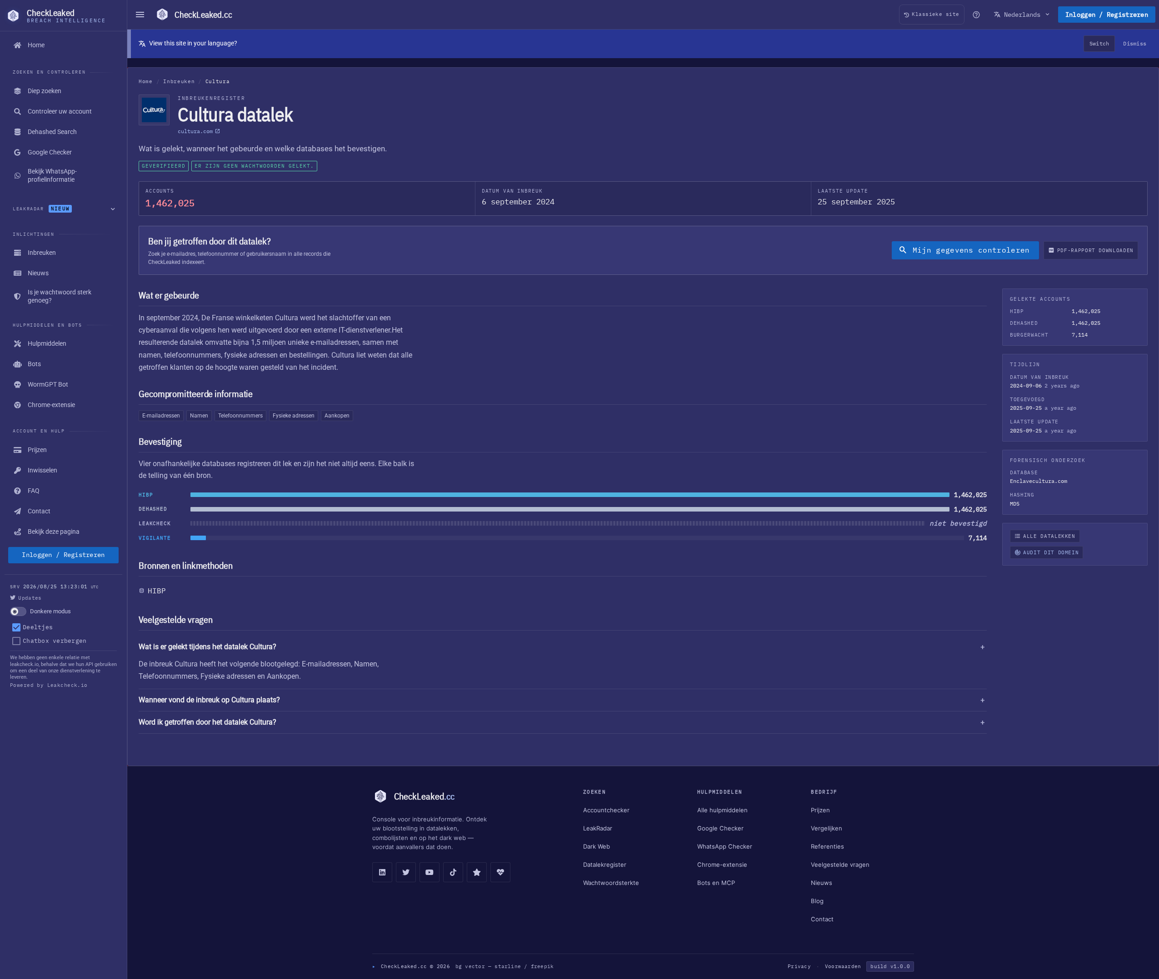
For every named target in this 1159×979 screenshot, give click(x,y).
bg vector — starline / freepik (504, 966)
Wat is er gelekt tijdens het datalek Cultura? (207, 646)
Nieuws (821, 882)
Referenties (827, 846)
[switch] (63, 611)
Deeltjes (38, 627)
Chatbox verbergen (54, 641)
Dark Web (596, 846)
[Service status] (500, 872)
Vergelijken (826, 828)
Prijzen (820, 810)
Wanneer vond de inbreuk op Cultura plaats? (209, 700)
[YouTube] (430, 872)
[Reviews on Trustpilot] (477, 872)
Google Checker (720, 828)
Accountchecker (606, 810)
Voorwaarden (843, 966)
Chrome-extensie (722, 864)
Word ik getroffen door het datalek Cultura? (207, 722)
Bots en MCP (716, 882)
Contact (822, 919)
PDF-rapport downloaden (1095, 250)
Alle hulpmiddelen (722, 810)
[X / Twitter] (406, 872)
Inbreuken (179, 81)
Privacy (799, 966)
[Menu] (140, 14)
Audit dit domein (1051, 552)
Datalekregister (604, 864)
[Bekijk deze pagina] (976, 15)
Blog (817, 900)
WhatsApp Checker (724, 846)
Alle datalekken (1049, 536)
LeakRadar (597, 828)
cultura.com (195, 131)
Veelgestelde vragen (840, 864)
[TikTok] (453, 872)
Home (146, 81)
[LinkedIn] (382, 872)
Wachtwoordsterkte (611, 882)
